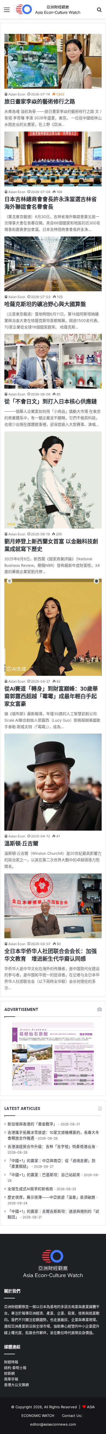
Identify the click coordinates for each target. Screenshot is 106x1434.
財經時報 (11, 1362)
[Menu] (7, 11)
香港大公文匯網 (16, 1384)
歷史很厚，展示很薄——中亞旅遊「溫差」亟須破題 (51, 1197)
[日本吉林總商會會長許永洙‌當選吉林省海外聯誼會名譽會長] (53, 159)
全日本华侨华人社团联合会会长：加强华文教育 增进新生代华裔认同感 (50, 955)
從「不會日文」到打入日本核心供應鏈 (50, 401)
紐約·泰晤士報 (15, 1367)
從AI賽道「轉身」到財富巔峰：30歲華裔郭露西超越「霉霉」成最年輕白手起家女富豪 (51, 696)
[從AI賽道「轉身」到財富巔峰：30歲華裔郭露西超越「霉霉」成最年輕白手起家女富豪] (53, 627)
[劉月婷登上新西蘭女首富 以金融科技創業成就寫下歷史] (53, 480)
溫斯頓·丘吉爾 (21, 843)
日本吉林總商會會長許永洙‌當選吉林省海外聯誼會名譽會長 (50, 203)
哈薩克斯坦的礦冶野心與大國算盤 (45, 304)
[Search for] (99, 11)
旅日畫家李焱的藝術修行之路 (39, 101)
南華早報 (11, 1379)
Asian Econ (16, 94)
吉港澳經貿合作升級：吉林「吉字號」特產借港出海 (51, 1146)
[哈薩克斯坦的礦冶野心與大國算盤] (53, 263)
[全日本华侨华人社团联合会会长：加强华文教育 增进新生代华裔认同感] (53, 905)
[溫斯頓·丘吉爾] (53, 782)
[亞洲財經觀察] (48, 9)
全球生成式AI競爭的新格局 (30, 1189)
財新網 (9, 1373)
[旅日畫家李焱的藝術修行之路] (53, 61)
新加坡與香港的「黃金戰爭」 (32, 1124)
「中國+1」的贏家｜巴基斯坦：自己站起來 (44, 1175)
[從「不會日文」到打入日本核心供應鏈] (53, 361)
